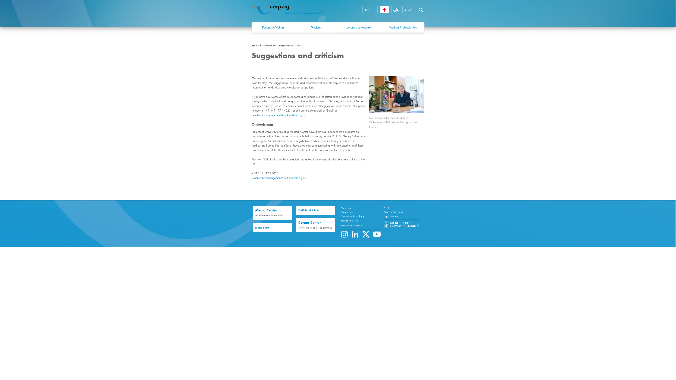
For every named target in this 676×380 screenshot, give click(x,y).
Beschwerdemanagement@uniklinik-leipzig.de (279, 115)
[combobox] (410, 9)
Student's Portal (350, 220)
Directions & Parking (352, 216)
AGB (386, 208)
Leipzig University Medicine (295, 12)
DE (373, 10)
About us (346, 208)
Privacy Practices (393, 212)
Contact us (347, 212)
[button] (421, 9)
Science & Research (352, 224)
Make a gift (262, 227)
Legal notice (391, 216)
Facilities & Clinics (309, 210)
